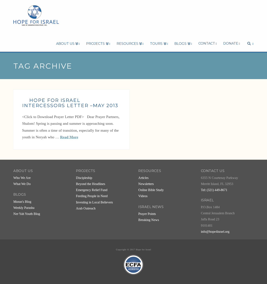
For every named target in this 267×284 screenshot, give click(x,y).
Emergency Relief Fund (91, 190)
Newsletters (146, 184)
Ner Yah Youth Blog (26, 214)
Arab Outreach (86, 208)
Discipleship (84, 178)
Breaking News (148, 220)
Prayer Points (147, 214)
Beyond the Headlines (90, 184)
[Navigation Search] (248, 36)
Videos (142, 196)
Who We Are (22, 178)
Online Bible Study (151, 190)
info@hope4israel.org (215, 232)
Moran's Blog (22, 202)
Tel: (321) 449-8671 (214, 190)
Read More (69, 137)
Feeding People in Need (92, 196)
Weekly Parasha (23, 208)
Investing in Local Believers (94, 202)
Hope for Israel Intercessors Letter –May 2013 (70, 102)
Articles (143, 178)
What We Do (22, 184)
